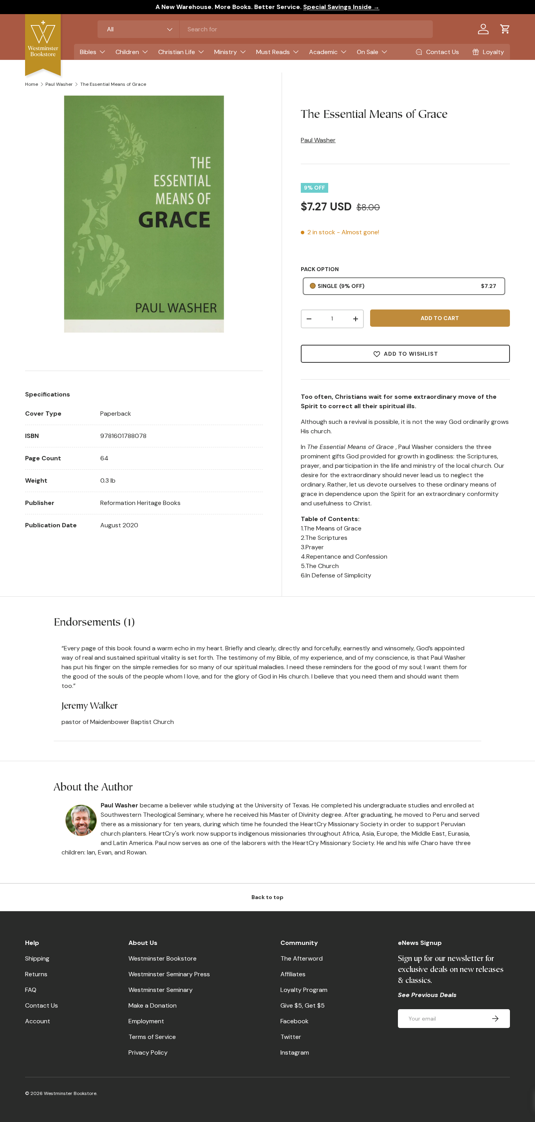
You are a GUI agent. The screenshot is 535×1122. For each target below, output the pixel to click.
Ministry (225, 52)
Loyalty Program (303, 990)
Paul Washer (59, 84)
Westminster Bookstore (162, 958)
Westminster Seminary (160, 990)
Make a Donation (152, 1005)
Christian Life (176, 52)
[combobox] (265, 29)
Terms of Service (152, 1037)
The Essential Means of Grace (113, 84)
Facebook (294, 1021)
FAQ (30, 990)
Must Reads (273, 52)
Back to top (267, 897)
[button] (505, 29)
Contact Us (41, 1005)
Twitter (290, 1037)
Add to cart (440, 318)
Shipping (37, 958)
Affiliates (292, 974)
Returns (36, 974)
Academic (323, 52)
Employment (146, 1021)
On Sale (367, 52)
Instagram (294, 1052)
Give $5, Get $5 (302, 1005)
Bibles (88, 52)
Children (127, 52)
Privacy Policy (148, 1052)
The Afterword (301, 958)
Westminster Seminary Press (169, 974)
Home (31, 84)
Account (37, 1021)
